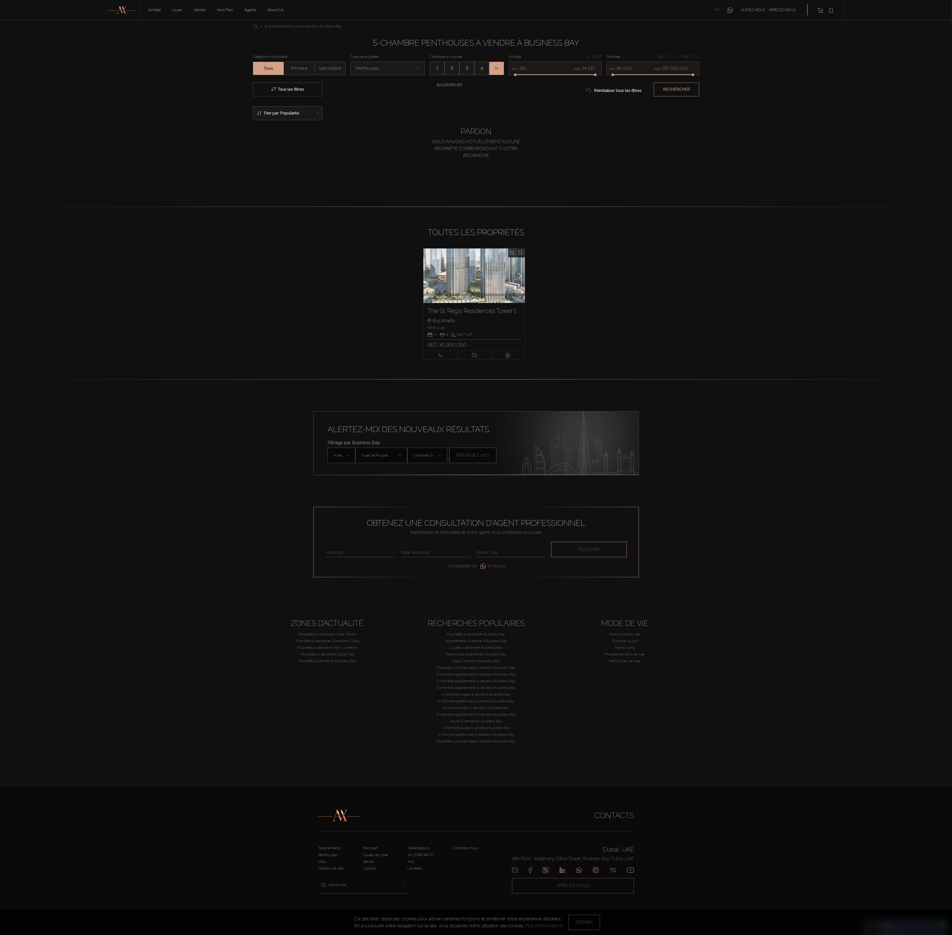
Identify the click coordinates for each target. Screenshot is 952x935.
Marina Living (625, 648)
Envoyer (589, 549)
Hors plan (225, 10)
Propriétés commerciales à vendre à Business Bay (476, 668)
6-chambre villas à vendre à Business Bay (476, 708)
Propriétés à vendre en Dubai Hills (327, 654)
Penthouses (327, 855)
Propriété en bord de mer (625, 654)
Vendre (200, 10)
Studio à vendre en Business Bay (476, 721)
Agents (250, 10)
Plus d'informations (544, 925)
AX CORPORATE (420, 855)
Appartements (329, 848)
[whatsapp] (730, 10)
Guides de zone (375, 855)
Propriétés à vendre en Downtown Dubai (327, 641)
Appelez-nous (782, 10)
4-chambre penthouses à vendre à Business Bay (476, 735)
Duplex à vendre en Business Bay (476, 648)
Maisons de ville (330, 868)
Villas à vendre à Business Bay (476, 661)
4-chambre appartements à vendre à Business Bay (476, 714)
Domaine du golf (625, 641)
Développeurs (419, 848)
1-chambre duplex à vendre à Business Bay (476, 728)
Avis (411, 862)
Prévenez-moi (472, 455)
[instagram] (596, 870)
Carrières (415, 868)
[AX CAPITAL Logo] (339, 816)
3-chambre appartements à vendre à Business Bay (476, 688)
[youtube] (630, 870)
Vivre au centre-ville (624, 634)
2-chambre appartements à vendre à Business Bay (476, 674)
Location (369, 868)
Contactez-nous (465, 848)
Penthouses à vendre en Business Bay (476, 654)
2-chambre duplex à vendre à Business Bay (476, 694)
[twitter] (546, 870)
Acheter (154, 10)
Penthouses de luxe (625, 661)
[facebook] (530, 870)
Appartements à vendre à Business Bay (476, 641)
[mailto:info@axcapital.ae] (515, 870)
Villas (322, 862)
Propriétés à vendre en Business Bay (327, 661)
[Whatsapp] (579, 870)
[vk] (612, 870)
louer (177, 10)
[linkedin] (562, 870)
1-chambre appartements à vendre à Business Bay (476, 681)
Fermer (584, 922)
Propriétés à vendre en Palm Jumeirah (327, 648)
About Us (275, 10)
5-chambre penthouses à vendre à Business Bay (476, 701)
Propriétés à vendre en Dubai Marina (327, 634)
